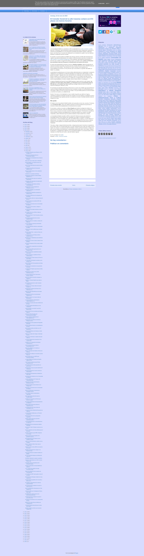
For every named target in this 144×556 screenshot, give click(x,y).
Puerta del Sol (114, 109)
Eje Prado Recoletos (114, 64)
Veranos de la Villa (107, 123)
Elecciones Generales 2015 (108, 65)
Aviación (107, 48)
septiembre (27, 136)
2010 (25, 532)
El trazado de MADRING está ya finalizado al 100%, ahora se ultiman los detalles (37, 89)
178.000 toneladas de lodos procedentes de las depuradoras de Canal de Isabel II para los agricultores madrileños (37, 105)
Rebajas (119, 109)
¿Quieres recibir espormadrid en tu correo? (107, 138)
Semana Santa (118, 115)
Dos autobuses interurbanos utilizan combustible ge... (32, 184)
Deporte (116, 61)
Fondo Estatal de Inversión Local (114, 74)
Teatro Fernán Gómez (116, 119)
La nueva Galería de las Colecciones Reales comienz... (32, 275)
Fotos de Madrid (102, 77)
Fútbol (108, 77)
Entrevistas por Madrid (116, 69)
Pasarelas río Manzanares (115, 102)
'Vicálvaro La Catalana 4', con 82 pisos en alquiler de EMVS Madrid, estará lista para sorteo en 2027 (37, 80)
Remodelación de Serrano (115, 110)
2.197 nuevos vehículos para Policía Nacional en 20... (32, 363)
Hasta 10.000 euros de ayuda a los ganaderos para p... (32, 436)
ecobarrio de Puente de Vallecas (112, 62)
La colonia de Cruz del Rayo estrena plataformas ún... (32, 235)
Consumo (113, 59)
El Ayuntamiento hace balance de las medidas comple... (32, 439)
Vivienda (100, 124)
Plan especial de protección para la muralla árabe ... (32, 397)
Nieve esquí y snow (108, 92)
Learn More (101, 3)
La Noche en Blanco (107, 80)
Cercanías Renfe (113, 53)
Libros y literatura (116, 80)
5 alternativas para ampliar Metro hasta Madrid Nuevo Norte (37, 40)
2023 (25, 130)
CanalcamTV (102, 51)
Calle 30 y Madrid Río (33, 113)
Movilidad (111, 87)
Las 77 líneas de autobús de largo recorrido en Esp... (32, 469)
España (107, 71)
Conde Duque (107, 59)
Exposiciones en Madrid (110, 72)
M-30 (115, 82)
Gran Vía (101, 78)
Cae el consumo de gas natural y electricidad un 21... (32, 346)
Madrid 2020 (106, 83)
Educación (106, 64)
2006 (25, 539)
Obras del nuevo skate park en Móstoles (33, 160)
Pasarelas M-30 (106, 102)
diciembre (27, 131)
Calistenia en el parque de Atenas (32, 173)
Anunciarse (34, 11)
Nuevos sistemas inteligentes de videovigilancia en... (31, 317)
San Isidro (106, 114)
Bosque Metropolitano (108, 50)
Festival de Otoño (117, 73)
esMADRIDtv (101, 71)
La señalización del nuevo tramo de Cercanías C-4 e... (32, 408)
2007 (25, 538)
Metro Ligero (101, 87)
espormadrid (113, 71)
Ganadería (112, 77)
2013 (25, 527)
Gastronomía (118, 77)
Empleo (100, 69)
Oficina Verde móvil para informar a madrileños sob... (32, 405)
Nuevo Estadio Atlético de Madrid (113, 94)
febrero (27, 149)
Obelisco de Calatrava (106, 96)
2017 (25, 520)
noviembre (27, 133)
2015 (25, 524)
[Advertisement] (34, 24)
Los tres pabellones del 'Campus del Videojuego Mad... (32, 380)
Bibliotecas (114, 48)
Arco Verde (118, 46)
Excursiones (101, 72)
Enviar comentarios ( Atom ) (75, 189)
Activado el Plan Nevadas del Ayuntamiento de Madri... (31, 315)
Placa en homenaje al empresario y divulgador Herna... (32, 391)
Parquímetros (113, 101)
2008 (25, 536)
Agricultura (101, 46)
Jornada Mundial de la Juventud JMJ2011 (112, 79)
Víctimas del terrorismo (116, 123)
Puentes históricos (107, 109)
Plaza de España (115, 107)
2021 (25, 513)
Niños (115, 92)
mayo (26, 143)
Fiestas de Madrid (102, 74)
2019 (25, 517)
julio (26, 140)
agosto (26, 138)
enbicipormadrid (108, 69)
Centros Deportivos (103, 53)
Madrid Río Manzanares (115, 83)
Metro (119, 86)
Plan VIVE (115, 105)
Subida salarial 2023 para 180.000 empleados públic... (32, 419)
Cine (114, 55)
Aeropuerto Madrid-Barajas (114, 44)
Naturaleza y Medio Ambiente (109, 90)
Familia (56, 136)
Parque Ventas (106, 101)
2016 (25, 522)
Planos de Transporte (106, 107)
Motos (107, 87)
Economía (101, 64)
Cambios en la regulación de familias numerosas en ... (32, 343)
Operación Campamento (104, 99)
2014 (25, 525)
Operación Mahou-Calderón (103, 100)
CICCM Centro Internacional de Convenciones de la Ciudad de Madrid (109, 55)
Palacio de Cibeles (113, 100)
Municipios (101, 89)
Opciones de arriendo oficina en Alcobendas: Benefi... (31, 156)
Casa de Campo (102, 52)
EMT (103, 69)
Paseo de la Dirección (103, 103)
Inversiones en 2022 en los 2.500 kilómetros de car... (32, 272)
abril (26, 145)
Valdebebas (118, 121)
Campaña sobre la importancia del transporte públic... (32, 463)
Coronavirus (118, 59)
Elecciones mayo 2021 (108, 68)
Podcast (104, 108)
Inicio (73, 185)
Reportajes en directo (106, 113)
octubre (27, 135)
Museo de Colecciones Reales (111, 89)
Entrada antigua (90, 185)
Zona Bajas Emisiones (111, 124)
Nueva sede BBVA (102, 94)
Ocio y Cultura (115, 97)
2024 (25, 128)
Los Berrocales (105, 82)
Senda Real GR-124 (102, 116)
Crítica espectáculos (103, 60)
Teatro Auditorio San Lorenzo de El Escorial (109, 119)
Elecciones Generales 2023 (116, 66)
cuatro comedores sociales (87, 48)
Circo (116, 55)
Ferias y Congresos (109, 73)
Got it (107, 3)
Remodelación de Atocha (104, 110)
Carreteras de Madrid (115, 51)
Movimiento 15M (117, 87)
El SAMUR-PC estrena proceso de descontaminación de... (32, 494)
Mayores (115, 85)
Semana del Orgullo (110, 115)
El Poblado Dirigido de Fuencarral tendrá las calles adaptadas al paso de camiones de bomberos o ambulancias (37, 65)
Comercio (108, 57)
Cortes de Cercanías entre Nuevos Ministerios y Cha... (32, 382)
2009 (25, 534)
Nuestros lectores (116, 93)
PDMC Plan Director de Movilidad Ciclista (107, 104)
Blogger (76, 553)
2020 (25, 515)
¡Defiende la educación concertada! (30, 73)
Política (108, 108)
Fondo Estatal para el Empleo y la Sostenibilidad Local (109, 76)
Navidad (100, 92)
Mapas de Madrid (102, 85)
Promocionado (114, 108)
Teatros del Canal (102, 120)
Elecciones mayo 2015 (112, 67)
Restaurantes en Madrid (116, 113)
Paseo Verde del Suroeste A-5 (114, 103)
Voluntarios (105, 124)
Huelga (110, 78)
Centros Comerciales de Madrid (114, 52)
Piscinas (111, 105)
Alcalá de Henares (108, 46)
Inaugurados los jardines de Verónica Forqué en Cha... (32, 320)
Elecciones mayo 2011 (103, 67)
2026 (25, 124)
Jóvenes (100, 80)
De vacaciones (110, 61)
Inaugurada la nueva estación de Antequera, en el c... (32, 187)
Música (119, 89)
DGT (120, 61)
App (114, 46)
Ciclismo (104, 55)
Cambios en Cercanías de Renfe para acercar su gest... (33, 399)
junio (26, 141)
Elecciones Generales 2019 (106, 66)
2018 (25, 518)
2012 (25, 529)
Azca (110, 48)
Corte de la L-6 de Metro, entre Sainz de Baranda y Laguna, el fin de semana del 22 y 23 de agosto (37, 57)
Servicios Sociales (63, 136)
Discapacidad (101, 62)
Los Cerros (111, 82)
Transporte (115, 120)
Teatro (112, 118)
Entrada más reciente (56, 185)
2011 (25, 531)
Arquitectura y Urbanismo (107, 47)
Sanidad (111, 114)
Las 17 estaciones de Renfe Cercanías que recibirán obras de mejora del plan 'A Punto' (37, 48)
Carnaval (108, 51)
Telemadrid (109, 120)
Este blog (26, 11)
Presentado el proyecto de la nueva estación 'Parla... (32, 218)
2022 (25, 511)
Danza (104, 61)
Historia (106, 78)
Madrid (119, 82)
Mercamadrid (115, 86)
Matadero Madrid (109, 85)
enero (26, 150)
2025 (25, 126)
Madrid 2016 (101, 83)
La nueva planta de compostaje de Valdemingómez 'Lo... (32, 300)
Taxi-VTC (109, 118)
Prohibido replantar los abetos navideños (33, 458)
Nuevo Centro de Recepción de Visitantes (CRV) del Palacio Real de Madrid (37, 97)
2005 (25, 541)
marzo (26, 147)
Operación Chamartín (116, 99)
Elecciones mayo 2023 (117, 68)
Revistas (100, 114)
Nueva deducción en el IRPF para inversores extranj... (32, 357)
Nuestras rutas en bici (107, 93)
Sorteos (105, 118)
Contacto (42, 11)
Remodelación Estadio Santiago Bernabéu (107, 111)
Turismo (113, 121)
